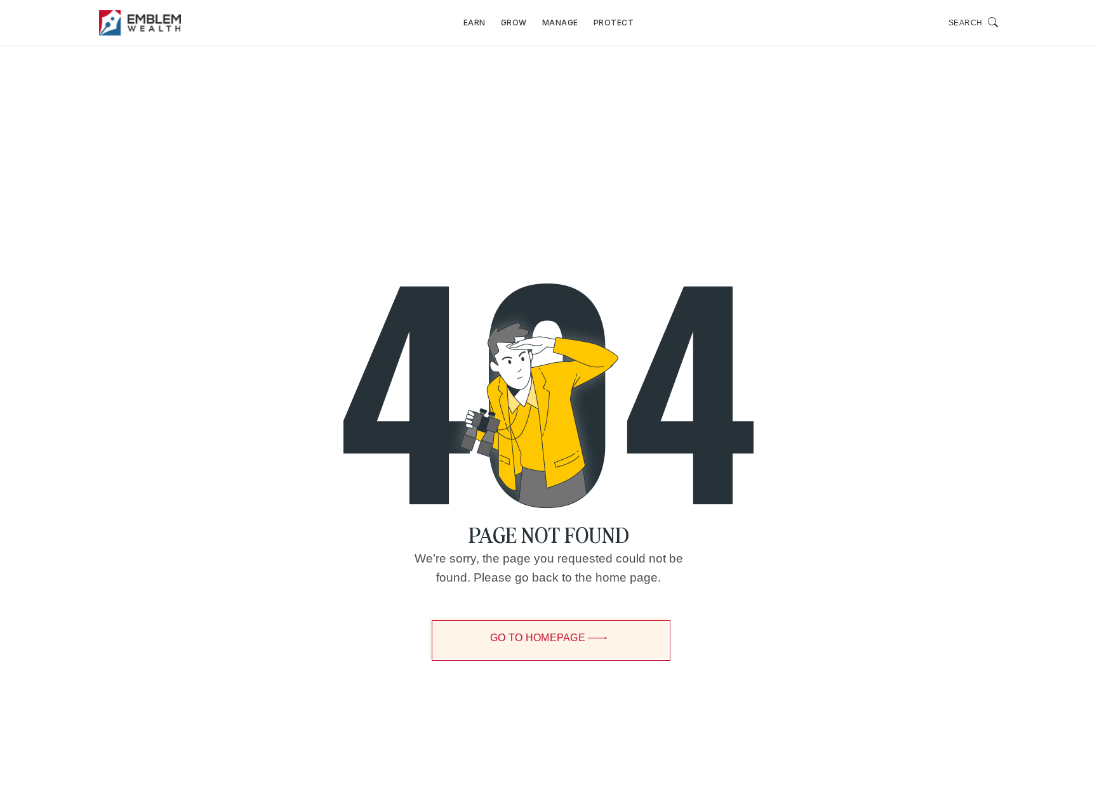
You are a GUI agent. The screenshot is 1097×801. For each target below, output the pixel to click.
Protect (614, 22)
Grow (514, 22)
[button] (973, 22)
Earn (474, 22)
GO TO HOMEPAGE (537, 637)
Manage (560, 22)
